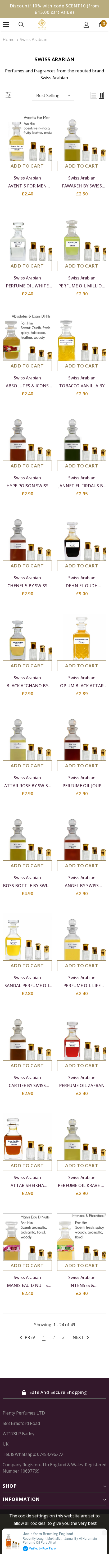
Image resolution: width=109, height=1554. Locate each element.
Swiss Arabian (33, 39)
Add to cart (27, 166)
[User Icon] (86, 25)
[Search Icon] (21, 24)
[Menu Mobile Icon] (6, 24)
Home (9, 39)
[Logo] (54, 24)
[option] (54, 1392)
